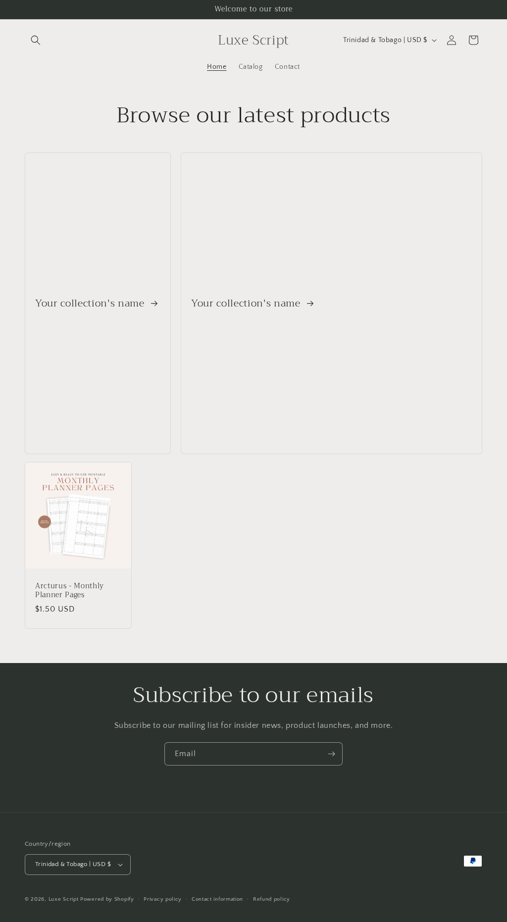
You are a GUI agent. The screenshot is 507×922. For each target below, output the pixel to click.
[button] (36, 40)
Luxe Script (64, 899)
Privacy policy (163, 899)
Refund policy (271, 899)
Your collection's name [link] (91, 303)
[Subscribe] (331, 754)
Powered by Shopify (107, 899)
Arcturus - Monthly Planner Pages (69, 591)
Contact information (217, 899)
